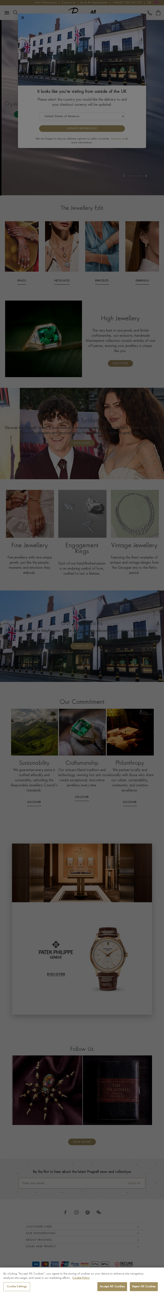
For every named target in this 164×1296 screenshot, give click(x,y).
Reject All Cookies (143, 1286)
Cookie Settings (17, 1286)
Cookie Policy (81, 1278)
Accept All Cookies (112, 1286)
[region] (82, 1281)
